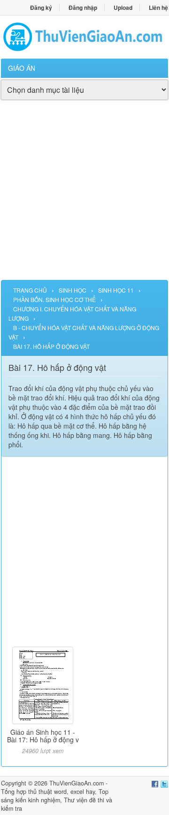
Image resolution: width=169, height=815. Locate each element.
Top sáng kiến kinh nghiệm (54, 795)
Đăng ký (41, 7)
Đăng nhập (83, 7)
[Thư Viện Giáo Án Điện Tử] (84, 36)
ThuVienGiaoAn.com (76, 783)
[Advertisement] (84, 195)
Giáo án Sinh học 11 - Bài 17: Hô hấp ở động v (43, 735)
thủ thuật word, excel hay (61, 791)
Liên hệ (158, 7)
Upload (123, 7)
